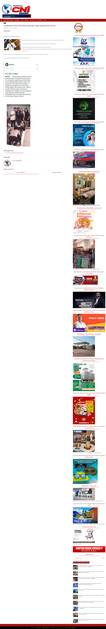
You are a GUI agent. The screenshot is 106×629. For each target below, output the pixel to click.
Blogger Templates (45, 627)
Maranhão (17, 20)
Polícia (27, 20)
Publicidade (39, 20)
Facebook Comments (57, 172)
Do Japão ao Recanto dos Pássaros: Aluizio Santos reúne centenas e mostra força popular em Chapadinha (90, 566)
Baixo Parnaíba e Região (8, 20)
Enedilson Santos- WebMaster (70, 627)
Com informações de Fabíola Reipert (15, 153)
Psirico (5, 23)
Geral (45, 20)
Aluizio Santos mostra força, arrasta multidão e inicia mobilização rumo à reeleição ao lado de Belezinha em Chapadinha (91, 578)
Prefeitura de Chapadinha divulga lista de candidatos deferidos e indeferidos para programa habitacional (89, 584)
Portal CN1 (17, 160)
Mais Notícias (33, 20)
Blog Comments (21, 172)
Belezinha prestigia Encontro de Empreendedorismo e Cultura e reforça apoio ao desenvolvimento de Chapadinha (91, 602)
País (22, 20)
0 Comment (15, 28)
